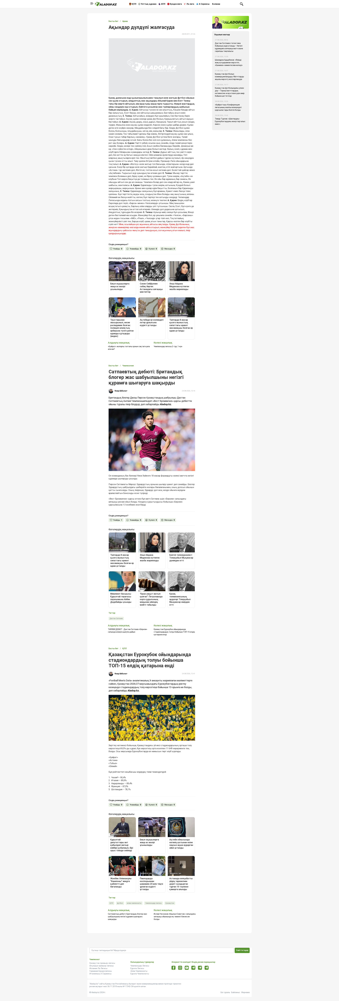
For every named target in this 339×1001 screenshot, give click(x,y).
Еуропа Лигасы (137, 968)
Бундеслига (176, 4)
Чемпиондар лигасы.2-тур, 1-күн (168, 346)
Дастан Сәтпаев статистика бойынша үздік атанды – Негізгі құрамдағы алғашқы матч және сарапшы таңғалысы (229, 47)
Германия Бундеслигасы (100, 971)
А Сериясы (204, 4)
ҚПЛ (134, 4)
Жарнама (245, 992)
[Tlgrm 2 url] (206, 967)
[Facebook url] (173, 967)
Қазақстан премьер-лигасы (102, 963)
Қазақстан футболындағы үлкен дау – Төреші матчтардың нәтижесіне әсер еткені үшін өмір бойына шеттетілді (229, 92)
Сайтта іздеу (242, 950)
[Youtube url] (186, 968)
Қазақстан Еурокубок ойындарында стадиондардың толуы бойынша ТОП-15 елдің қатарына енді (174, 632)
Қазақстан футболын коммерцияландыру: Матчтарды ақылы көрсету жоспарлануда (229, 76)
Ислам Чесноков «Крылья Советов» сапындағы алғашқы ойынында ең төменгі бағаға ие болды (175, 916)
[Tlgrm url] (200, 967)
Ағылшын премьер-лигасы (101, 966)
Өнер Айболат (121, 391)
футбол (120, 903)
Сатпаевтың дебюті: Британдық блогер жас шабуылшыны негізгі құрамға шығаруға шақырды (127, 916)
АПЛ (163, 4)
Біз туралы (225, 992)
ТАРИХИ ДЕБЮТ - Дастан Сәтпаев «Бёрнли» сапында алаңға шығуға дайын (127, 630)
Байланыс (235, 992)
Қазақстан (170, 903)
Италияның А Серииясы (100, 974)
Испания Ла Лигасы (98, 968)
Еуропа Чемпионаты (139, 974)
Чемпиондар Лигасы (139, 966)
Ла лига (190, 4)
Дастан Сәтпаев (116, 618)
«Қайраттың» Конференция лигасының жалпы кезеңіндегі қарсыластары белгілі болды (228, 107)
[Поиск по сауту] (241, 4)
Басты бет (113, 21)
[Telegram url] (193, 967)
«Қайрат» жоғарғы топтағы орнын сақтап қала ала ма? (129, 347)
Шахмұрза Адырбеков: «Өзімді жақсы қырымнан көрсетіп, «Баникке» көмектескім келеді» (229, 62)
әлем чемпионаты (134, 903)
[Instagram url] (180, 967)
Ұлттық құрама (148, 4)
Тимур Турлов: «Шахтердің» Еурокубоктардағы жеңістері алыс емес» (230, 121)
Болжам (216, 4)
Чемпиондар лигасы (153, 903)
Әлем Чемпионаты (138, 971)
